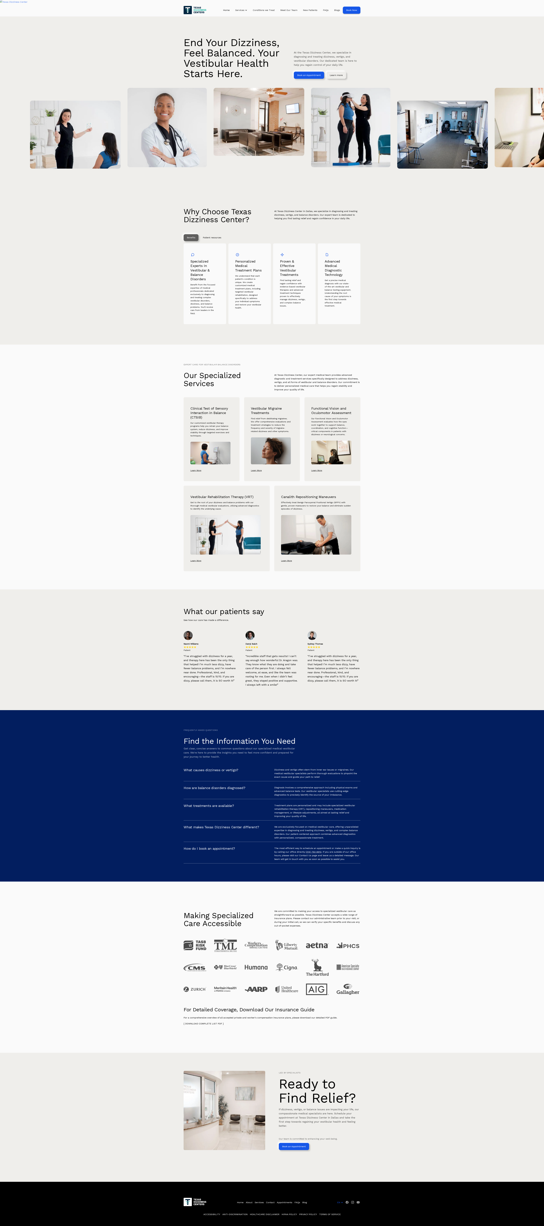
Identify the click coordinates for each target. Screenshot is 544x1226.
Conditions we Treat (264, 10)
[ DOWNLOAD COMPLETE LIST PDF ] (204, 1023)
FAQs (326, 10)
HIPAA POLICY (289, 1214)
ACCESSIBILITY (211, 1214)
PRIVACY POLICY (308, 1214)
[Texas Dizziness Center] (272, 2)
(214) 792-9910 (313, 852)
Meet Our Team (288, 10)
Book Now (351, 10)
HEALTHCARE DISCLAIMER (264, 1214)
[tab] (191, 237)
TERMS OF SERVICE (330, 1214)
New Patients (310, 10)
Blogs (337, 10)
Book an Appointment (309, 75)
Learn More (195, 470)
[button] (241, 10)
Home (226, 10)
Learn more (336, 75)
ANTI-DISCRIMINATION (235, 1214)
